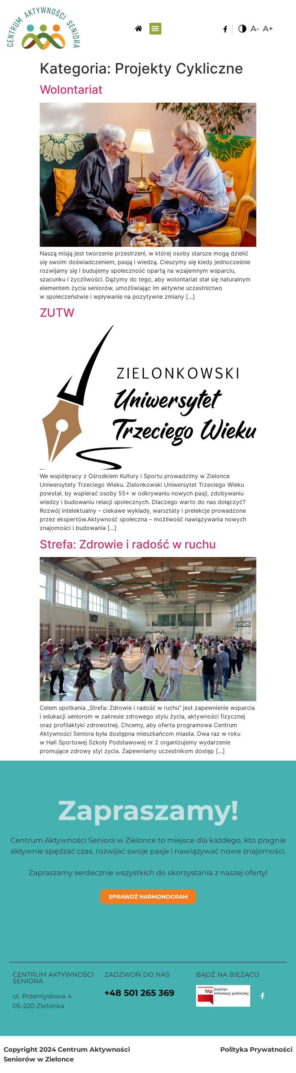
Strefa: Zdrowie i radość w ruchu (128, 544)
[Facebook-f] (225, 29)
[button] (155, 29)
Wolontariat (71, 90)
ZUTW (57, 313)
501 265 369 (149, 993)
